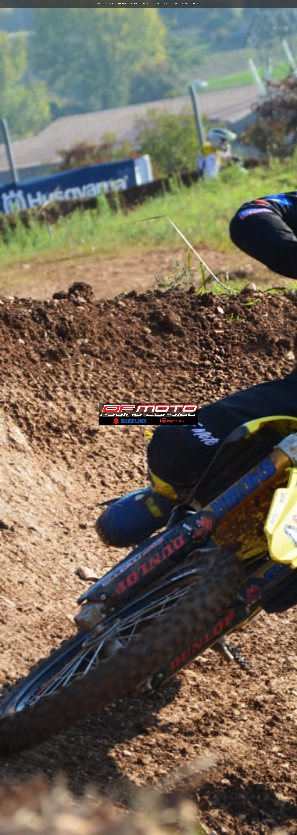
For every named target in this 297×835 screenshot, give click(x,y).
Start (148, 434)
